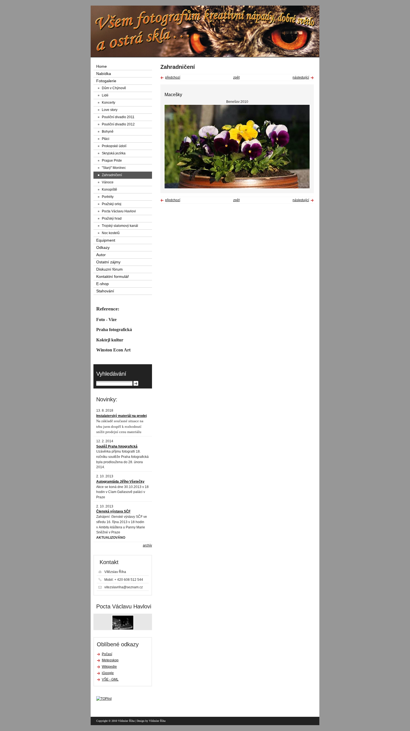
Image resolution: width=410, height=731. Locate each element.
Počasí (107, 654)
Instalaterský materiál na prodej (121, 416)
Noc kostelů (111, 233)
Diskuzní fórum (109, 269)
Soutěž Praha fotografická (117, 446)
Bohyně (108, 131)
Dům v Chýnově (114, 88)
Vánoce (108, 182)
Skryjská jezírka (114, 153)
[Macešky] (237, 188)
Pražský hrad (112, 218)
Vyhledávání (111, 374)
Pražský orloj (111, 204)
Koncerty (108, 103)
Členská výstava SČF (113, 511)
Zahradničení (112, 175)
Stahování (105, 291)
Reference (107, 309)
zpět (236, 77)
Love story (109, 110)
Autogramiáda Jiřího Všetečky (120, 482)
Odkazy (103, 248)
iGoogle (108, 673)
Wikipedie (109, 667)
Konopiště (109, 189)
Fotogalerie (106, 81)
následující (301, 77)
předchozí (172, 77)
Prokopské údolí (114, 146)
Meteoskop (110, 660)
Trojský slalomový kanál (120, 226)
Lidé (105, 95)
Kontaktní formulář (112, 277)
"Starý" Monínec (114, 168)
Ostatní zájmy (108, 262)
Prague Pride (112, 160)
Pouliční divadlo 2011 (118, 117)
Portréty (108, 197)
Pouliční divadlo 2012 (118, 124)
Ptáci (105, 139)
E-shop (102, 284)
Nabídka (103, 74)
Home (101, 66)
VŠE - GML (110, 679)
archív (147, 545)
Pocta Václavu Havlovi (119, 211)
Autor (101, 255)
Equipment (105, 240)
